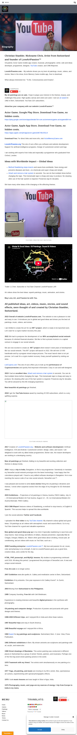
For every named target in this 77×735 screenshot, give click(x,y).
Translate (39, 711)
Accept (40, 729)
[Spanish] (32, 706)
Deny (63, 729)
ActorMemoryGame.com (53, 138)
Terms (4, 718)
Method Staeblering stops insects (21, 167)
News (3, 716)
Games (4, 707)
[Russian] (30, 706)
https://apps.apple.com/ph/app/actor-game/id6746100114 (26, 133)
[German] (36, 704)
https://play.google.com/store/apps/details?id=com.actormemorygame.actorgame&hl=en (38, 120)
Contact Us (5, 720)
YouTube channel (35, 521)
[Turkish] (34, 706)
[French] (34, 704)
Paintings (4, 709)
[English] (32, 704)
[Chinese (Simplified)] (30, 704)
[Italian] (39, 704)
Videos (4, 711)
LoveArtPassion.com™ (34, 546)
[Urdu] (36, 706)
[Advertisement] (38, 31)
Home (3, 705)
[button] (73, 717)
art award (63, 98)
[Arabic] (28, 704)
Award (11, 634)
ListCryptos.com (11, 365)
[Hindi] (38, 704)
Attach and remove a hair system (20, 173)
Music (3, 713)
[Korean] (28, 706)
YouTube (33, 66)
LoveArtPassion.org (13, 144)
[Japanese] (41, 704)
